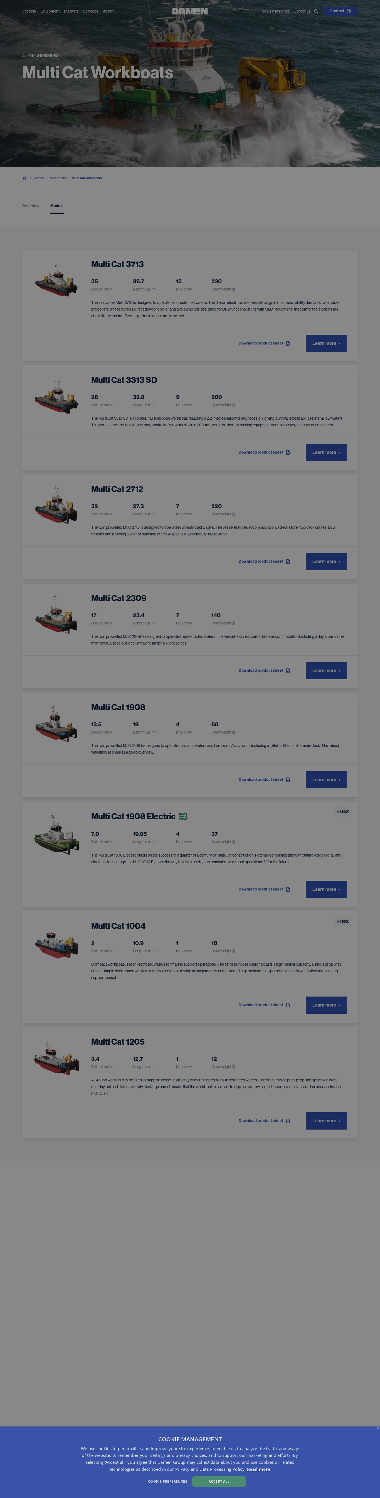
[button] (128, 1481)
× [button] (378, 1428)
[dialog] (190, 1462)
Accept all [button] (219, 1481)
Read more (259, 1469)
